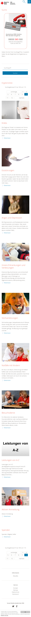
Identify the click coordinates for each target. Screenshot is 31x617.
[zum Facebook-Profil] (13, 606)
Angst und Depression (12, 218)
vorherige (14, 92)
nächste (21, 98)
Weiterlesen (7, 138)
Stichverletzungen (10, 318)
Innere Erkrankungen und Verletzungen (13, 266)
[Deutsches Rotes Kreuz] (5, 3)
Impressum (15, 594)
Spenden (6, 530)
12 (12, 98)
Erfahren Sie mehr (4, 615)
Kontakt (15, 588)
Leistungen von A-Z (10, 460)
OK (25, 612)
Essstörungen (8, 170)
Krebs (4, 123)
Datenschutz (15, 592)
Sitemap (15, 590)
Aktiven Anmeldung (10, 509)
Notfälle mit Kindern (11, 365)
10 (26, 94)
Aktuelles (15, 576)
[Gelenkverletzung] (15, 252)
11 (7, 98)
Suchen (15, 73)
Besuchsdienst (8, 413)
